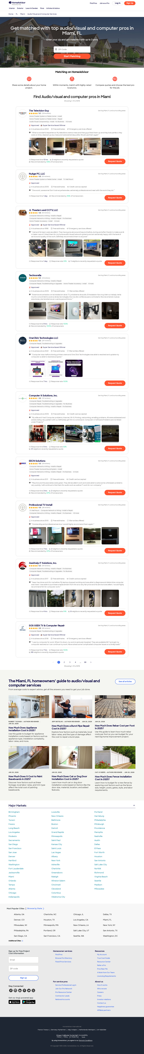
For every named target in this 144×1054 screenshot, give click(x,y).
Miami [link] (22, 14)
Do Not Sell (74, 1036)
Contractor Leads (62, 996)
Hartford (12, 860)
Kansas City (56, 844)
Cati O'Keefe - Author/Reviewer (108, 772)
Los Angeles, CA (80, 920)
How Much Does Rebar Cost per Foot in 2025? (115, 727)
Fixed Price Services (63, 962)
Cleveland (56, 889)
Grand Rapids (57, 832)
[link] (72, 116)
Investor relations (104, 999)
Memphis (98, 832)
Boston (54, 824)
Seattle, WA (78, 936)
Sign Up (129, 3)
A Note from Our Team (106, 972)
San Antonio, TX (110, 930)
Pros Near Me (102, 969)
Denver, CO (19, 920)
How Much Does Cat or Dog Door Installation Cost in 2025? (69, 777)
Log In (117, 3)
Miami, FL (107, 920)
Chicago (12, 893)
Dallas (97, 844)
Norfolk (97, 868)
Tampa (12, 885)
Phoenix (12, 816)
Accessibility (83, 1036)
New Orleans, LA (81, 925)
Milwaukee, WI (20, 925)
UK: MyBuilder (101, 1030)
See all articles (125, 681)
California (65, 1036)
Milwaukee (99, 889)
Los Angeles (14, 832)
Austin (97, 840)
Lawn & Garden (32, 8)
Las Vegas (56, 852)
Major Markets (17, 805)
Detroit (54, 828)
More (42, 8)
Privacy (58, 1036)
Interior (12, 8)
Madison (98, 885)
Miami (11, 877)
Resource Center (104, 962)
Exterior (20, 8)
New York (55, 860)
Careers (100, 992)
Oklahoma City (58, 897)
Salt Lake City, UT (81, 930)
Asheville (55, 864)
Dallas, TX (107, 914)
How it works (102, 985)
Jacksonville (14, 872)
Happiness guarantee (105, 1007)
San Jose (13, 852)
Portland (98, 812)
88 (85, 662)
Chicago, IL (78, 914)
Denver (12, 856)
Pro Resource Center (63, 992)
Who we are (102, 989)
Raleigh (54, 877)
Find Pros (58, 955)
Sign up (23, 978)
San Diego (13, 844)
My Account (102, 955)
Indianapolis (14, 897)
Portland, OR (49, 930)
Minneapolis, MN (51, 925)
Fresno (12, 824)
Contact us (101, 1003)
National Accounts (62, 999)
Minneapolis (56, 836)
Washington (14, 864)
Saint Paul (55, 840)
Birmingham (14, 812)
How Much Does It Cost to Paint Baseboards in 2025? (25, 777)
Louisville (55, 812)
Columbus (56, 893)
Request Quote (115, 161)
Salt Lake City (100, 864)
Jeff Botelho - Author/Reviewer (66, 722)
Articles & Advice (53, 8)
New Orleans (57, 816)
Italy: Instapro (72, 1030)
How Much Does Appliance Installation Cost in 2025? (23, 729)
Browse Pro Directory (63, 958)
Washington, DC (110, 936)
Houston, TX (49, 920)
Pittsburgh (99, 824)
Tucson (12, 820)
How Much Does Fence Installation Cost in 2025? (113, 778)
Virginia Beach (101, 877)
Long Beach (14, 828)
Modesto (13, 836)
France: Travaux (43, 1030)
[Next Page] (91, 662)
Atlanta (12, 889)
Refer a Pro (101, 965)
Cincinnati (56, 885)
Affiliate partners (103, 1010)
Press (99, 996)
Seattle (97, 881)
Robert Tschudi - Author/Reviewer (24, 722)
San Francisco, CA (52, 936)
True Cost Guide (103, 958)
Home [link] (11, 14)
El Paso (97, 848)
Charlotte (55, 868)
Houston (98, 856)
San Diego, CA (20, 936)
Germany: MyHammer (58, 1030)
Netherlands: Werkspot (87, 1030)
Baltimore (55, 820)
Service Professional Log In (65, 985)
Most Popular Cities (15, 908)
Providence (99, 828)
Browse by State (34, 908)
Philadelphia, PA (21, 930)
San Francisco (15, 848)
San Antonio (100, 860)
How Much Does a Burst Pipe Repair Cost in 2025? (71, 727)
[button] (37, 146)
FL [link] (17, 14)
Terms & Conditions (85, 1040)
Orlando (12, 881)
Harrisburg (99, 816)
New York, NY (109, 925)
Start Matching (72, 56)
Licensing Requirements (106, 976)
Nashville (98, 836)
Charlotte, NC (50, 914)
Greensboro (57, 872)
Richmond (99, 872)
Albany (54, 856)
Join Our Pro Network (63, 989)
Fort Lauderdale (16, 868)
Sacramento (14, 840)
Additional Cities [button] (15, 941)
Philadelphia (100, 820)
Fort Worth (99, 852)
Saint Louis (56, 848)
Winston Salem (58, 881)
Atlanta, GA (19, 914)
